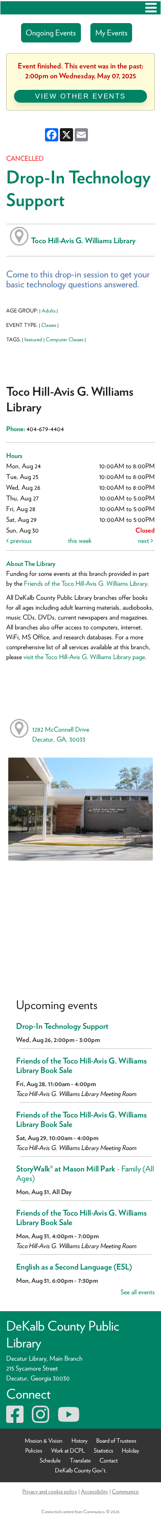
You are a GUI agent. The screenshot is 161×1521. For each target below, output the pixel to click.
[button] (150, 7)
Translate (80, 1460)
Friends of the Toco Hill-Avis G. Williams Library (85, 583)
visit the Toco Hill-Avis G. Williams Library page (84, 657)
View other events (80, 96)
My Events (111, 33)
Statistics (103, 1450)
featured (33, 339)
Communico (125, 1491)
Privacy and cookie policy (49, 1491)
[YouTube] (68, 1419)
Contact (108, 1460)
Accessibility (94, 1491)
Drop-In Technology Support (62, 1026)
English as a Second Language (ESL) (74, 1267)
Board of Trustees (116, 1440)
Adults (48, 310)
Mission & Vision (43, 1440)
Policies (33, 1450)
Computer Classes (64, 339)
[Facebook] (15, 1419)
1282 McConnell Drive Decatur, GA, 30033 (60, 734)
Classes (48, 325)
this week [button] (80, 541)
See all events (138, 1292)
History (79, 1440)
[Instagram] (40, 1419)
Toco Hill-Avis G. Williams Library (83, 240)
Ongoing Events (51, 33)
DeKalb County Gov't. (81, 1470)
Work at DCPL (68, 1450)
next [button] (144, 541)
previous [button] (20, 541)
